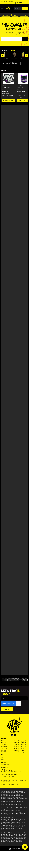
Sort (13, 62)
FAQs (2, 759)
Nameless (4, 85)
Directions (5, 764)
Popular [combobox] (14, 63)
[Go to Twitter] (15, 735)
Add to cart (9, 100)
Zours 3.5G (20, 87)
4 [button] (14, 679)
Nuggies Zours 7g (7, 87)
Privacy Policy (5, 784)
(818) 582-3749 (6, 770)
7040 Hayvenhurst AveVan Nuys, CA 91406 (9, 775)
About (3, 757)
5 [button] (17, 679)
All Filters (6, 63)
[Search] (25, 8)
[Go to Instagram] (12, 735)
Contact (4, 762)
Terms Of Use (15, 784)
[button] (12, 2)
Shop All (6, 15)
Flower (15, 15)
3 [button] (11, 679)
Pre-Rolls (24, 58)
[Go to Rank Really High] (14, 848)
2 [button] (8, 679)
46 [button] (23, 679)
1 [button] (5, 679)
